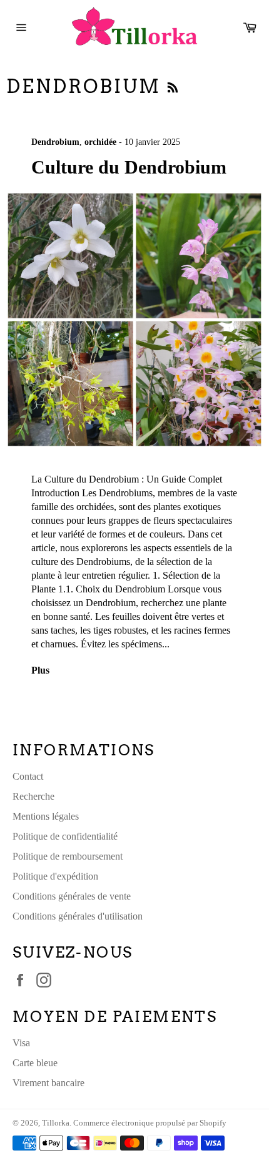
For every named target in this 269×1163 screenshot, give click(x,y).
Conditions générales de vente (72, 896)
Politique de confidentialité (65, 836)
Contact (28, 776)
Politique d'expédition (55, 876)
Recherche (33, 796)
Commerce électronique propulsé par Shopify (149, 1123)
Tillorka (55, 1123)
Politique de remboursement (68, 856)
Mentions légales (46, 816)
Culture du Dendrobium (128, 167)
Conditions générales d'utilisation (78, 916)
